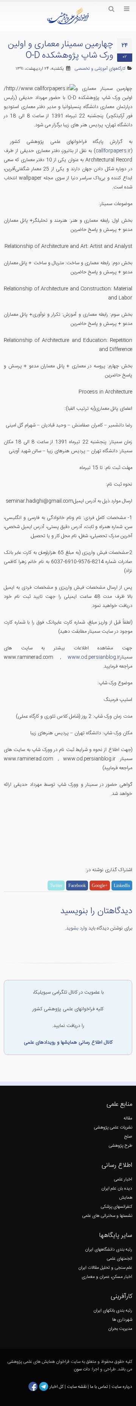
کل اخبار (56, 1386)
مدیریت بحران (120, 1328)
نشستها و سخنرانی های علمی (107, 1215)
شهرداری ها (122, 1319)
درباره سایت (121, 1386)
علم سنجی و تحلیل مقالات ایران (105, 1267)
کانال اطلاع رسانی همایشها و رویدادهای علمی (68, 1042)
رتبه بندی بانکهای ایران (112, 1310)
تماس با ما (98, 1386)
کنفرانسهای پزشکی (116, 1206)
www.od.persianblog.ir (91, 657)
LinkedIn (122, 885)
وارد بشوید (76, 928)
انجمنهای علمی (119, 1258)
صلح (128, 1136)
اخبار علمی (123, 1179)
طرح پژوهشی (120, 1145)
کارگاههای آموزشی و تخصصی (99, 68)
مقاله (128, 1118)
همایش (125, 1197)
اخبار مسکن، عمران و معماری (107, 1277)
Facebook (77, 885)
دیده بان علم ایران (116, 1188)
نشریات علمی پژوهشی (113, 1127)
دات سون (82, 1369)
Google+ (100, 885)
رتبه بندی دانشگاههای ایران (108, 1249)
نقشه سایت (77, 1386)
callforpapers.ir (113, 151)
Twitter (56, 885)
